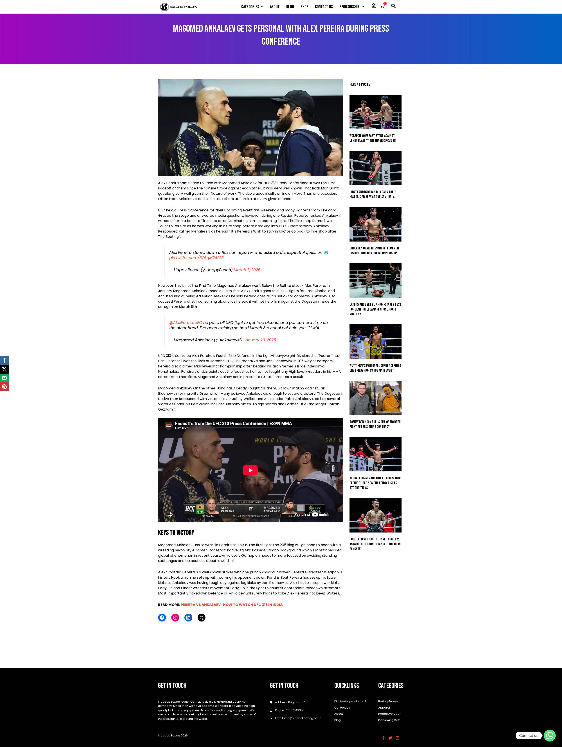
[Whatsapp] (550, 736)
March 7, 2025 (247, 270)
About (275, 6)
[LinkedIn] (188, 618)
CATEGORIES (250, 6)
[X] (201, 618)
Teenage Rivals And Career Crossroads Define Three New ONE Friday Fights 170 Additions (375, 483)
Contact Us (324, 6)
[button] (252, 7)
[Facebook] (162, 618)
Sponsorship (350, 6)
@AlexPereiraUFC (185, 322)
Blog (290, 6)
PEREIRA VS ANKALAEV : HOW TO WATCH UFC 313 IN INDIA (232, 604)
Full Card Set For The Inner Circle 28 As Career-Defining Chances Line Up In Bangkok (375, 544)
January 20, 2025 (259, 340)
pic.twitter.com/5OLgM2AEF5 (196, 257)
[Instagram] (175, 618)
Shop (304, 6)
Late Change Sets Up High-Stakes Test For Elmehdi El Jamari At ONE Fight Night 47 (375, 309)
